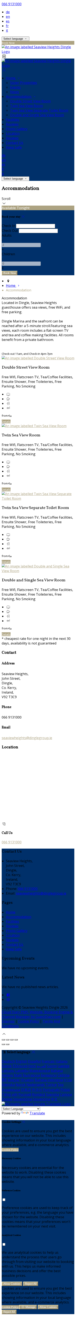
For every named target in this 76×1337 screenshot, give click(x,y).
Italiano (62, 1061)
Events (15, 87)
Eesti (32, 1066)
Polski (65, 1089)
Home (11, 78)
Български (31, 1075)
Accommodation (19, 96)
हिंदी (4, 1079)
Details (6, 421)
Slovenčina (41, 1099)
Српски (66, 1094)
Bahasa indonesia (49, 1079)
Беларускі (49, 1075)
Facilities (12, 119)
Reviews (12, 124)
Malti (18, 1075)
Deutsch (8, 1061)
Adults (7, 235)
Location (13, 133)
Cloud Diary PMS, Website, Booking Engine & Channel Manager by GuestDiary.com (37, 1014)
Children (8, 254)
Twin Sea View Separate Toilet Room (39, 110)
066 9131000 (12, 4)
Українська (11, 1089)
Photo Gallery (16, 129)
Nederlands (35, 1084)
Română (38, 1094)
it (7, 30)
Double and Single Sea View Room (37, 115)
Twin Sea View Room (26, 105)
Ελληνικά (20, 1066)
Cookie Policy (28, 1021)
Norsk (21, 1084)
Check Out (10, 230)
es (8, 21)
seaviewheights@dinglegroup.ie (27, 738)
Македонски (39, 1070)
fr (7, 25)
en (8, 16)
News (14, 92)
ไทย (61, 1084)
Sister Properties (23, 82)
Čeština (63, 1075)
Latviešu (21, 1070)
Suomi (52, 1066)
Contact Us (14, 142)
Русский (24, 1094)
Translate (37, 1113)
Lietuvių (8, 1070)
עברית (68, 1079)
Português (51, 1089)
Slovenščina (22, 1099)
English (21, 1061)
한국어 (37, 1089)
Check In (8, 225)
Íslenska (8, 1084)
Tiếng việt (10, 1094)
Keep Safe (14, 147)
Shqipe (7, 1099)
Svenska (52, 1094)
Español (34, 1061)
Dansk (7, 1066)
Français (48, 1061)
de (8, 12)
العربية (41, 1066)
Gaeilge (63, 1066)
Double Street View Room (30, 101)
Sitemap (8, 1021)
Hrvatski (27, 1079)
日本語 (26, 1089)
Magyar (14, 1079)
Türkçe (51, 1084)
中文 (54, 1099)
